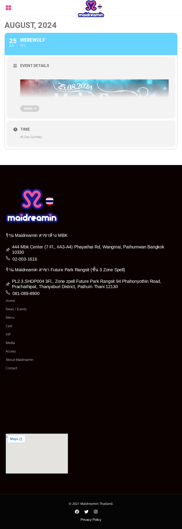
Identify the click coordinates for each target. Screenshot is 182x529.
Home (10, 300)
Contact (11, 368)
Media (10, 342)
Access (11, 351)
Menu (10, 317)
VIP (8, 334)
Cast (9, 326)
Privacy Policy (91, 519)
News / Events (16, 309)
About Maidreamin (20, 359)
